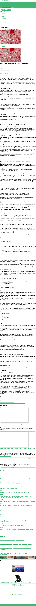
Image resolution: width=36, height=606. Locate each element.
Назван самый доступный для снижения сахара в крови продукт (10, 601)
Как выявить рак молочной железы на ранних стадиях (17, 449)
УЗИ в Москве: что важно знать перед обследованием (17, 459)
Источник (1, 394)
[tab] (2, 11)
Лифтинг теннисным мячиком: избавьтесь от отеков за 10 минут (16, 478)
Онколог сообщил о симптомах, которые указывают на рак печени (17, 510)
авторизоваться (16, 398)
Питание (3, 15)
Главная (3, 13)
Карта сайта (4, 22)
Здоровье (3, 16)
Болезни (1, 508)
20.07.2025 (3, 29)
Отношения (4, 18)
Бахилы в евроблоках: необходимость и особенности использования (17, 501)
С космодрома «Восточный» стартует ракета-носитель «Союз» (16, 482)
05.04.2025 (3, 426)
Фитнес (3, 17)
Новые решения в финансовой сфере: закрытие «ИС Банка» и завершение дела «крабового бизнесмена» (16, 497)
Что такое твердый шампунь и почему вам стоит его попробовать (10, 572)
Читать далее (5, 456)
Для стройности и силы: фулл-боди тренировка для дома (14, 492)
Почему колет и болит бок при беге (18, 424)
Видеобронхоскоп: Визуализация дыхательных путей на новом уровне (18, 470)
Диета (3, 14)
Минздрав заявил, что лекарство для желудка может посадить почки (17, 474)
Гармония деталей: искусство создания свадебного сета (14, 525)
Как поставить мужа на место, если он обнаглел (12, 540)
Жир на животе (4, 558)
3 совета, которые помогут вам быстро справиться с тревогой (16, 544)
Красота (3, 20)
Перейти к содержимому (4, 0)
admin (9, 29)
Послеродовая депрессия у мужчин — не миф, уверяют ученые (10, 563)
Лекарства (3, 19)
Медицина (1, 480)
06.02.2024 (3, 451)
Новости (3, 21)
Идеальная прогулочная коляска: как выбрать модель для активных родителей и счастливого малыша (15, 582)
